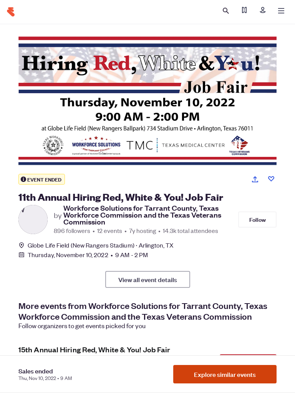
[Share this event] (255, 179)
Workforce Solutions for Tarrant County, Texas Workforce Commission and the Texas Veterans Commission (142, 215)
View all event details (147, 279)
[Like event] (271, 178)
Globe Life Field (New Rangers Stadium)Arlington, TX (101, 245)
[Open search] (226, 10)
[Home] (10, 12)
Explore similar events (225, 374)
